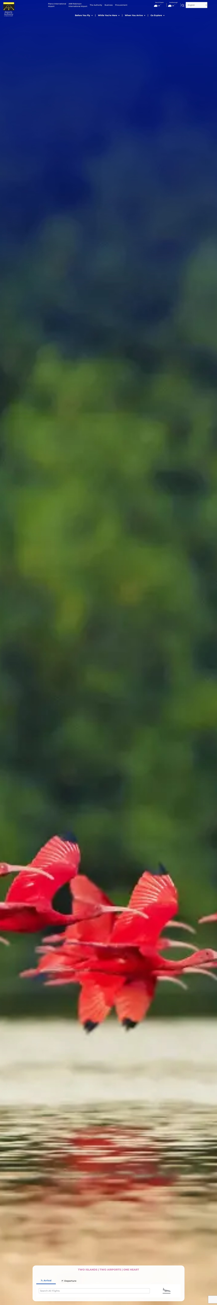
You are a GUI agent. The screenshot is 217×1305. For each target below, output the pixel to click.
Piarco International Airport (57, 5)
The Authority (96, 5)
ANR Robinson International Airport (78, 5)
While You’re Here (107, 15)
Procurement (121, 5)
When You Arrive (134, 15)
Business (109, 5)
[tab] (46, 1281)
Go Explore (156, 15)
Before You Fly (82, 15)
